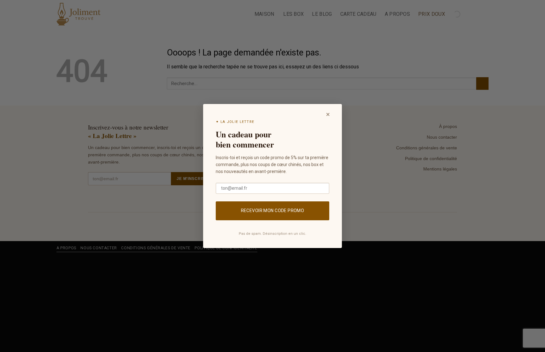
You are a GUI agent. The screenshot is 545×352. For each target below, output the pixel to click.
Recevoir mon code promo (272, 210)
